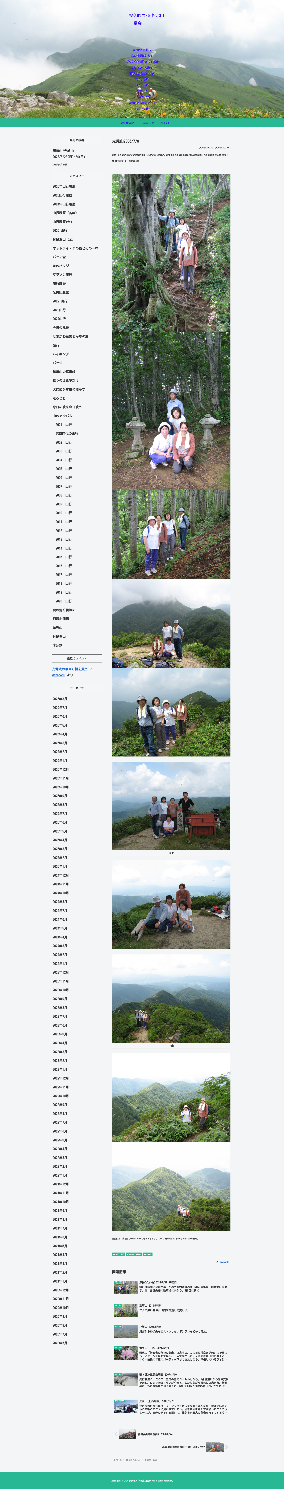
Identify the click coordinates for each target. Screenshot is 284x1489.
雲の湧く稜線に (135, 1254)
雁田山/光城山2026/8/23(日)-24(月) (69, 153)
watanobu (58, 675)
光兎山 (149, 1254)
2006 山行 (119, 1254)
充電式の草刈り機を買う (70, 669)
